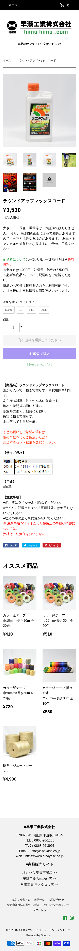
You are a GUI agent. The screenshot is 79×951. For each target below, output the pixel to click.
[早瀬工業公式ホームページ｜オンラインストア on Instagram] (72, 918)
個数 (6, 319)
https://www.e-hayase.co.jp (44, 856)
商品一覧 (39, 899)
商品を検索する (21, 899)
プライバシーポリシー (56, 904)
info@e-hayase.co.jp (45, 851)
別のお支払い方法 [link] (39, 365)
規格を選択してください (18, 302)
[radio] (9, 310)
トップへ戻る (38, 910)
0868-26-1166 (44, 840)
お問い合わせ (56, 899)
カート (70, 5)
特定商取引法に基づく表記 (23, 904)
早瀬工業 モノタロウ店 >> (39, 884)
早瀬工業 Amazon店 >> (39, 878)
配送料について (14, 259)
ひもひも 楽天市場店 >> (39, 872)
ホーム (7, 60)
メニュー (14, 5)
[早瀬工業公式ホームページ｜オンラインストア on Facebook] (65, 918)
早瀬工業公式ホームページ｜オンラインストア (42, 930)
